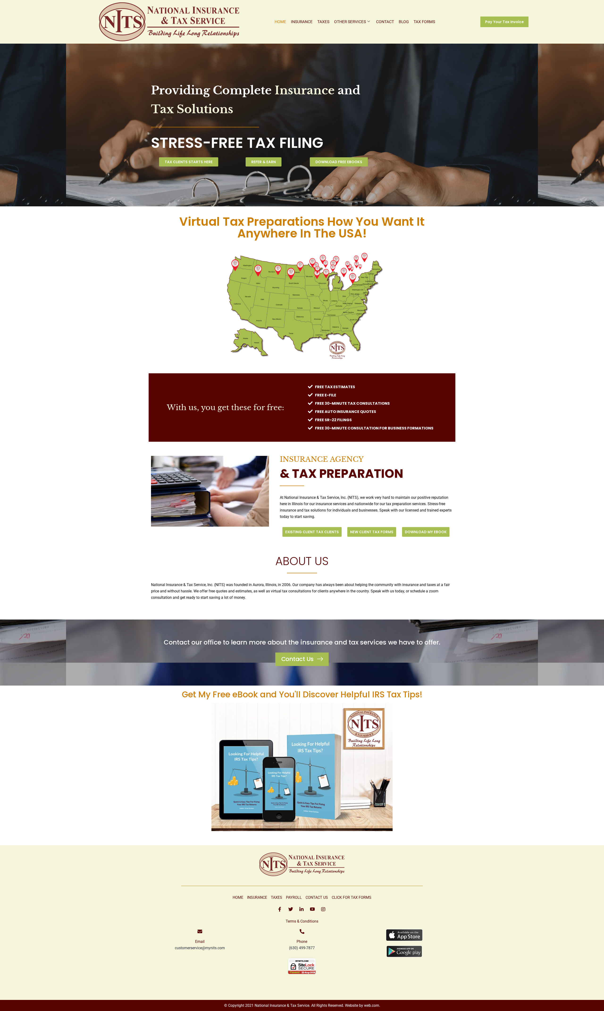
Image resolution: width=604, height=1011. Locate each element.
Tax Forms (424, 21)
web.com (371, 1005)
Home (280, 21)
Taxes (323, 21)
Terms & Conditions (302, 921)
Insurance (302, 21)
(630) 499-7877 (302, 948)
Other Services (350, 21)
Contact (385, 21)
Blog (404, 21)
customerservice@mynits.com (200, 948)
